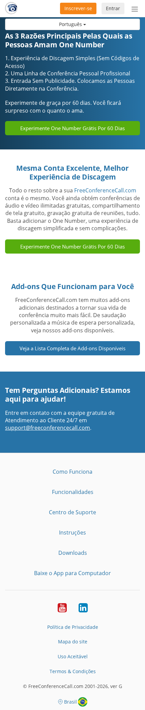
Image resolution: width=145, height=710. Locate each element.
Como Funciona (72, 471)
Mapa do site (72, 641)
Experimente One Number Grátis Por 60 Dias (72, 128)
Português (71, 24)
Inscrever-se (78, 8)
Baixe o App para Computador (72, 573)
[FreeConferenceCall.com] (11, 8)
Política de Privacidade (72, 627)
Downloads (72, 553)
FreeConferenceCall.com (105, 190)
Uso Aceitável (73, 656)
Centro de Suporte (72, 512)
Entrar (113, 8)
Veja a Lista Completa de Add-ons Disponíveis (72, 348)
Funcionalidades (72, 492)
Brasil (70, 702)
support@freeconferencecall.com (47, 427)
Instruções (72, 532)
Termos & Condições (73, 671)
